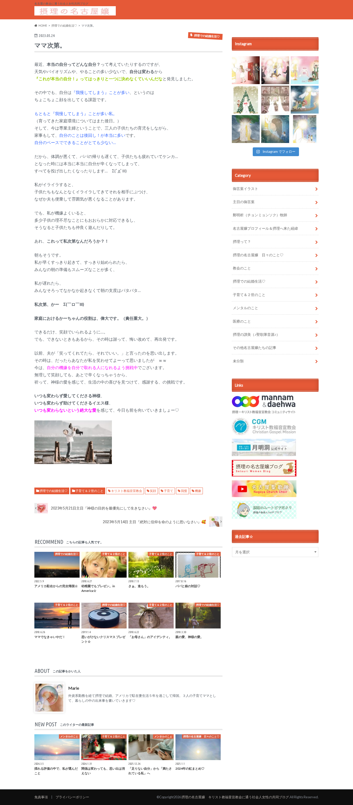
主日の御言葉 (244, 202)
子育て (168, 491)
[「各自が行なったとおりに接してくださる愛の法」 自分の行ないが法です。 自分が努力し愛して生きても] (275, 100)
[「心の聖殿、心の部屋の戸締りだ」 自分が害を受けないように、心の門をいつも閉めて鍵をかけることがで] (246, 70)
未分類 (238, 361)
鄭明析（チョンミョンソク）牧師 (260, 215)
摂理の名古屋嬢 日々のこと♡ (258, 255)
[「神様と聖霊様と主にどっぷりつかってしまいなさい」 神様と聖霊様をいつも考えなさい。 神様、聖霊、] (275, 70)
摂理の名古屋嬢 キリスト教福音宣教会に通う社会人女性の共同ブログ (235, 797)
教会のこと (242, 268)
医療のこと (242, 321)
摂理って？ (242, 241)
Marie (73, 688)
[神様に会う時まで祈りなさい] (275, 129)
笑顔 (153, 491)
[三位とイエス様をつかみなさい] (246, 129)
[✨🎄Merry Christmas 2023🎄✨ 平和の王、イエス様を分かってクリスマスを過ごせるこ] (246, 100)
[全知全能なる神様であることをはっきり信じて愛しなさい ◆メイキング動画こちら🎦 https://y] (305, 129)
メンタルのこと (245, 308)
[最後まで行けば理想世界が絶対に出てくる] (305, 100)
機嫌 (198, 491)
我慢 (184, 491)
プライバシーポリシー (72, 797)
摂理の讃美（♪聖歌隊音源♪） (256, 334)
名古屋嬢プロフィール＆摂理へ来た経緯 (265, 228)
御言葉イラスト (245, 188)
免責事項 (41, 797)
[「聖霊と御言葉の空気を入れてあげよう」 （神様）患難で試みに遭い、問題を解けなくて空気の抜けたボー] (305, 70)
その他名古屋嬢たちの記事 (254, 347)
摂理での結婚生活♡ (53, 491)
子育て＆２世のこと (89, 491)
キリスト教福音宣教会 (126, 491)
